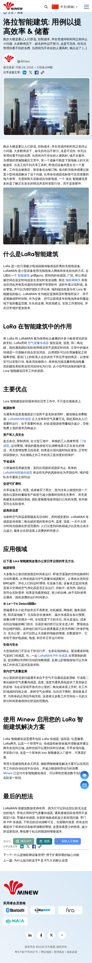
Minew (25, 61)
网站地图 (46, 951)
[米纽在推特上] (51, 935)
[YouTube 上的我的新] (62, 935)
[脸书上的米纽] (41, 935)
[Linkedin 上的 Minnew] (30, 935)
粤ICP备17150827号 (26, 951)
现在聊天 (84, 775)
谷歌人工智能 (70, 841)
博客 (20, 12)
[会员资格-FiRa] (70, 910)
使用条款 (59, 951)
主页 (11, 12)
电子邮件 (84, 785)
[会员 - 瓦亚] (15, 921)
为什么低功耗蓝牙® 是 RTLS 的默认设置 (41, 860)
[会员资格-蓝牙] (15, 910)
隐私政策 (72, 951)
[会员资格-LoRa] (43, 910)
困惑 (47, 841)
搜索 (46, 7)
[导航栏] (84, 7)
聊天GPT (26, 841)
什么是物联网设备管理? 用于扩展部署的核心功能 (46, 855)
